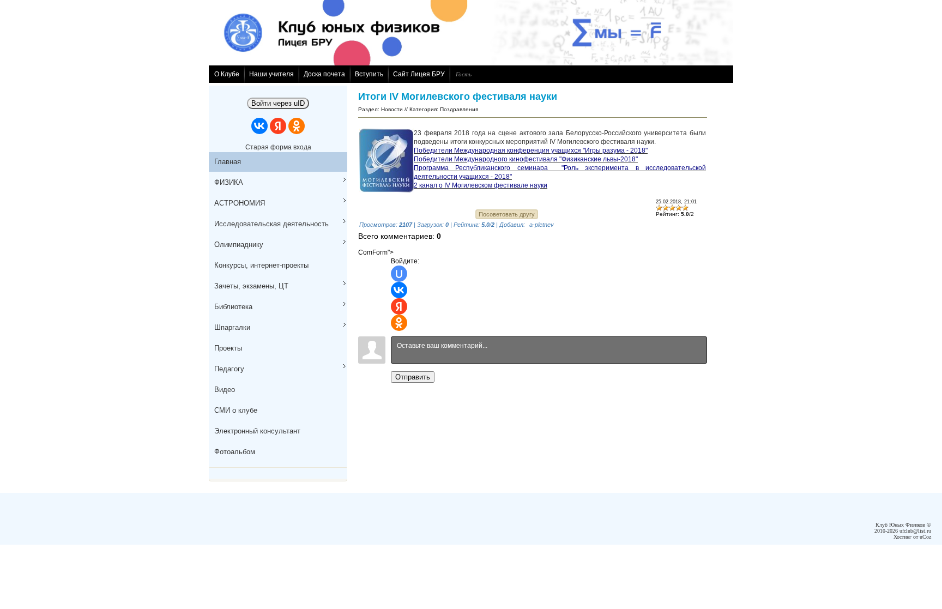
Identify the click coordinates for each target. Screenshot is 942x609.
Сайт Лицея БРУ (419, 74)
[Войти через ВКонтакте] (259, 126)
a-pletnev (541, 224)
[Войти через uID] (399, 274)
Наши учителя (271, 74)
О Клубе (226, 74)
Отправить (412, 377)
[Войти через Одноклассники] (296, 126)
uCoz (925, 537)
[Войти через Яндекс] (278, 126)
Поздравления (459, 109)
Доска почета (324, 74)
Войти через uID (278, 103)
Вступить (369, 74)
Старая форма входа (278, 147)
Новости (392, 109)
